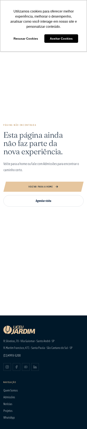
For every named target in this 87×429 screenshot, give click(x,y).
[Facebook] (16, 367)
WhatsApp (9, 417)
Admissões (9, 397)
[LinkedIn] (35, 367)
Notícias (7, 404)
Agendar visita (43, 201)
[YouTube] (26, 367)
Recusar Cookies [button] (26, 38)
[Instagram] (7, 367)
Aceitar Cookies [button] (61, 38)
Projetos (7, 410)
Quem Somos (10, 390)
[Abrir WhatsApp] (76, 418)
